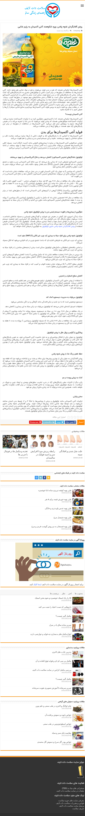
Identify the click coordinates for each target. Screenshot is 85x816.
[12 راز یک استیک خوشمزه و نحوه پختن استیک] (77, 600)
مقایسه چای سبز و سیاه (61, 733)
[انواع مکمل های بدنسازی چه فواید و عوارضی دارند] (77, 637)
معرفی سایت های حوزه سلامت (71, 800)
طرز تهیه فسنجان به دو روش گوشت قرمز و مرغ (51, 526)
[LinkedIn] (40, 477)
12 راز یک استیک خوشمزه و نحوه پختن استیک (53, 598)
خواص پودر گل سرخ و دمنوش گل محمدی (54, 742)
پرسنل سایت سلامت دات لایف (71, 805)
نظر (63, 593)
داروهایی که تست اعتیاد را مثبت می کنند (55, 607)
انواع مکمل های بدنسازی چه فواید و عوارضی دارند (50, 634)
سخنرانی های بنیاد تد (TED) (73, 788)
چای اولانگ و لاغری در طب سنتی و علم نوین (53, 706)
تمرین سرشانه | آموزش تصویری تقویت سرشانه (51, 688)
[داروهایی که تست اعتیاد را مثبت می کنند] (77, 609)
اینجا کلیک (37, 584)
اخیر (70, 593)
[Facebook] (44, 477)
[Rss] (48, 477)
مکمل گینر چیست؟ (63, 616)
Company (76, 31)
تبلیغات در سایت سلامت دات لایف (70, 790)
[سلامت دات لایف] (42, 9)
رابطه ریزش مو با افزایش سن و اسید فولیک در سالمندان (43, 454)
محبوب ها (79, 593)
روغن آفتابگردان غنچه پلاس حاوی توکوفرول (58, 226)
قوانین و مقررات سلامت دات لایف (70, 803)
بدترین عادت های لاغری (61, 652)
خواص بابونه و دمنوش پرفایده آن (58, 715)
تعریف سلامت (78, 808)
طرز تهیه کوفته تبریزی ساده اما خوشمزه (54, 490)
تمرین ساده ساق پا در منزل (60, 625)
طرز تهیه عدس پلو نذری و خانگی (58, 508)
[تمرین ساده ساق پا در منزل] (77, 627)
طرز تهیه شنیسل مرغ (62, 517)
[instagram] (36, 477)
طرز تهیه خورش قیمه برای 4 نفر (58, 499)
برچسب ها (54, 593)
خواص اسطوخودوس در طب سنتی (57, 724)
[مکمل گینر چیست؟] (77, 618)
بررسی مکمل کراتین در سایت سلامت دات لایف (51, 670)
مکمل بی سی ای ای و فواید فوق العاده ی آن (53, 661)
